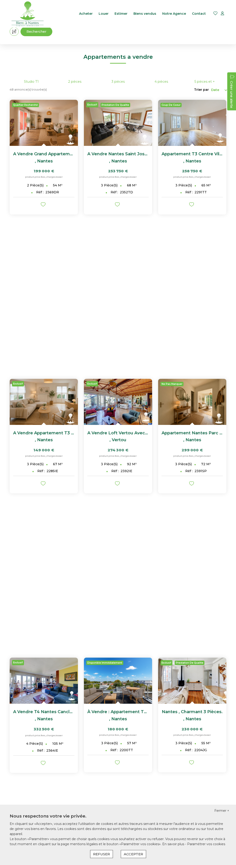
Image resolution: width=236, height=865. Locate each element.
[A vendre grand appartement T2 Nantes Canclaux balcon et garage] (44, 123)
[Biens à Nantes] (27, 14)
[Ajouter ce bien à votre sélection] (44, 205)
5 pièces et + (205, 81)
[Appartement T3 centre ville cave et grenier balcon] (192, 123)
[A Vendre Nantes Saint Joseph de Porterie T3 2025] (118, 123)
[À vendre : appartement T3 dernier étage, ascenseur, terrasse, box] (118, 681)
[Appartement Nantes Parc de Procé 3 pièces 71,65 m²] (192, 402)
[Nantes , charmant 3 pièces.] (192, 681)
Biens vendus (144, 14)
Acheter (86, 14)
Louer (104, 14)
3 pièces (118, 81)
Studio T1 (31, 81)
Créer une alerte (231, 94)
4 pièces (161, 81)
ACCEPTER (133, 854)
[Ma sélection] (215, 14)
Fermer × (221, 811)
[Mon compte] (222, 14)
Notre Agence (174, 14)
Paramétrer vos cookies (206, 844)
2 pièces (74, 81)
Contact (199, 14)
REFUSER (101, 854)
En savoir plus (173, 844)
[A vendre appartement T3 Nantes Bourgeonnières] (44, 402)
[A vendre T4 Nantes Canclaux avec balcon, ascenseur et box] (44, 681)
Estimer (121, 14)
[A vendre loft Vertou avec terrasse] (118, 402)
